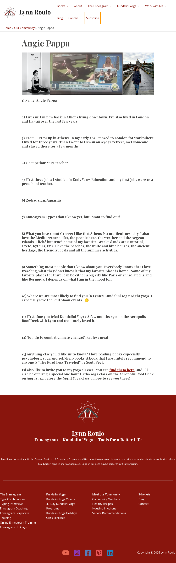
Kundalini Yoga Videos (60, 499)
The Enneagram (97, 6)
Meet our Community (106, 494)
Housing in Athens (104, 508)
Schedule (144, 494)
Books (61, 6)
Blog (60, 18)
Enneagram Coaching (14, 508)
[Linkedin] (110, 552)
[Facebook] (88, 552)
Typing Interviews (11, 504)
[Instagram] (76, 552)
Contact (73, 18)
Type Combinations (12, 499)
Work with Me (154, 6)
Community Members (106, 499)
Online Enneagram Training (18, 522)
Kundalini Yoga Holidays (61, 513)
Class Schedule (55, 518)
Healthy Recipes (102, 504)
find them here (122, 369)
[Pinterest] (99, 552)
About (78, 6)
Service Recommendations (109, 513)
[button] (36, 73)
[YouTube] (65, 552)
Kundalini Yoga (126, 6)
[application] (67, 6)
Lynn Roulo (35, 12)
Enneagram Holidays (13, 527)
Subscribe (92, 18)
